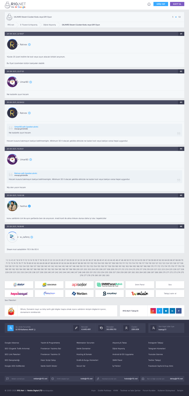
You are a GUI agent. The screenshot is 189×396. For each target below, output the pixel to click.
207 (104, 269)
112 (126, 263)
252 (95, 272)
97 (76, 263)
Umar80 (24, 81)
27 (65, 260)
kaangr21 (162, 329)
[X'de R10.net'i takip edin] (159, 311)
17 (38, 260)
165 (134, 266)
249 (83, 272)
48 (122, 260)
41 (103, 260)
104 (99, 263)
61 (158, 260)
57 (147, 260)
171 (155, 266)
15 (33, 260)
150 (81, 266)
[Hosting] (19, 284)
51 (130, 260)
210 (116, 269)
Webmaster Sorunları (85, 343)
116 (140, 263)
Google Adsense (12, 343)
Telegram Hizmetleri (156, 348)
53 (136, 260)
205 (97, 269)
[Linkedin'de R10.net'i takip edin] (172, 311)
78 (25, 263)
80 (30, 263)
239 (45, 272)
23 (54, 260)
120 (153, 263)
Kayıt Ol (177, 4)
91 (60, 263)
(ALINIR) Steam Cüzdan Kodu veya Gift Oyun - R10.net (16, 4)
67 (174, 260)
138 (38, 266)
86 (46, 263)
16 (36, 260)
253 (98, 272)
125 (171, 263)
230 (10, 272)
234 (26, 272)
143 (56, 266)
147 (70, 266)
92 (62, 263)
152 (88, 266)
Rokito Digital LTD (34, 390)
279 (92, 275)
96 (74, 263)
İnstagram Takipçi (155, 343)
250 (87, 272)
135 (27, 266)
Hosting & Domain (84, 354)
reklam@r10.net (40, 378)
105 (102, 263)
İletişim (180, 390)
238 (41, 272)
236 (33, 272)
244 (64, 272)
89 (54, 263)
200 (78, 269)
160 (116, 266)
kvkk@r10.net (87, 378)
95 (71, 263)
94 (68, 263)
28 (68, 260)
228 (182, 269)
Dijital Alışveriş (118, 348)
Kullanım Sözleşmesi (166, 390)
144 (59, 266)
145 (63, 266)
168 (145, 266)
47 (119, 260)
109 (116, 263)
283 (107, 275)
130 (9, 266)
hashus (23, 206)
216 (137, 269)
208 (108, 269)
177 (175, 266)
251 (91, 272)
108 (113, 263)
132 (16, 266)
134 (24, 266)
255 (106, 272)
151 (84, 266)
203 (89, 269)
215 (133, 269)
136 (31, 266)
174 (165, 266)
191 (45, 269)
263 (137, 272)
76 (20, 263)
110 (120, 263)
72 (9, 263)
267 (152, 272)
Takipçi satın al (170, 293)
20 (46, 260)
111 (123, 263)
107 (109, 263)
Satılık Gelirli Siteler (49, 366)
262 (133, 272)
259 (122, 272)
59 (152, 260)
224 (167, 269)
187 (31, 269)
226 (174, 269)
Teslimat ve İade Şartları (130, 390)
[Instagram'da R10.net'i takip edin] (153, 311)
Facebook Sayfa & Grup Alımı (160, 366)
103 (95, 263)
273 (175, 272)
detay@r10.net (176, 378)
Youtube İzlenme (155, 354)
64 (166, 260)
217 (140, 269)
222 (159, 269)
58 (149, 260)
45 (114, 260)
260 (125, 272)
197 (67, 269)
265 (145, 272)
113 (130, 263)
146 (66, 266)
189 (38, 269)
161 (120, 266)
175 (169, 266)
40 (100, 260)
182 (13, 269)
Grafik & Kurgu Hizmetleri (87, 360)
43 (108, 260)
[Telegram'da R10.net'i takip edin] (166, 311)
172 (158, 266)
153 (91, 266)
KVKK (115, 390)
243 (60, 272)
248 (79, 272)
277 (85, 275)
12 (26, 260)
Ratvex (23, 44)
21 (49, 260)
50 (128, 260)
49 (125, 260)
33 (81, 260)
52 (133, 260)
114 (133, 263)
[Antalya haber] (49, 284)
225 (171, 269)
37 (92, 260)
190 (42, 269)
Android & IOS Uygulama (122, 354)
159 (113, 266)
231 (14, 272)
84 (41, 263)
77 (22, 263)
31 (76, 260)
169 (148, 266)
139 (41, 266)
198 (70, 269)
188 (35, 269)
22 (51, 260)
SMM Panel (117, 360)
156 (102, 266)
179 (182, 266)
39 (98, 260)
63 (163, 260)
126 (174, 263)
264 (141, 272)
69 (179, 260)
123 (163, 263)
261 (129, 272)
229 (7, 272)
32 (78, 260)
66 (171, 260)
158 (109, 266)
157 (105, 266)
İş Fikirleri (116, 366)
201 (81, 269)
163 (127, 266)
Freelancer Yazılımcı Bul (51, 348)
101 (88, 263)
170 (152, 266)
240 (49, 272)
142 (52, 266)
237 (37, 272)
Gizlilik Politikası (104, 390)
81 (33, 263)
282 (103, 275)
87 (49, 263)
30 (73, 260)
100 (84, 263)
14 (31, 260)
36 (89, 260)
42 (106, 260)
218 (144, 269)
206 (101, 269)
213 (126, 269)
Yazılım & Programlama (50, 343)
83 (38, 263)
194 (56, 269)
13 (28, 260)
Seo (170, 284)
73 (12, 263)
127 (178, 263)
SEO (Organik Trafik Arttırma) (17, 348)
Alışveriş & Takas (119, 343)
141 (49, 266)
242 (56, 272)
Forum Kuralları (149, 390)
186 (27, 269)
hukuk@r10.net (131, 378)
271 (167, 272)
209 (112, 269)
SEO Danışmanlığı (12, 360)
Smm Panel (139, 284)
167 (141, 266)
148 (73, 266)
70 (182, 260)
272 (171, 272)
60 (155, 260)
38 (95, 260)
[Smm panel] (109, 284)
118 (146, 263)
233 (22, 272)
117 (143, 263)
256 (110, 272)
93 (65, 263)
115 (136, 263)
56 (144, 260)
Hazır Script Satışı (48, 360)
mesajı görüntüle (21, 129)
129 (6, 266)
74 (14, 263)
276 (81, 275)
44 (111, 260)
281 (100, 275)
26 (62, 260)
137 (34, 266)
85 (43, 263)
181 (10, 269)
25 (59, 260)
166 (137, 266)
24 (57, 260)
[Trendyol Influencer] (139, 293)
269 (160, 272)
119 (149, 263)
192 (49, 269)
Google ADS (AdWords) (15, 366)
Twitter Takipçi (154, 360)
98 (79, 263)
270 (164, 272)
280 (96, 275)
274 (178, 272)
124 (167, 263)
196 (63, 269)
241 (52, 272)
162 (123, 266)
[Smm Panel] (79, 284)
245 (68, 272)
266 (148, 272)
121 (156, 263)
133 (20, 266)
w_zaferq (24, 237)
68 (177, 260)
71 (7, 263)
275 (182, 272)
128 (181, 263)
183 (17, 269)
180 (6, 269)
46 (117, 260)
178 (179, 266)
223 (163, 269)
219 (148, 269)
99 (82, 263)
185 (24, 269)
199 (74, 269)
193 (52, 269)
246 (72, 272)
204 (93, 269)
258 (118, 272)
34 (84, 260)
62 (160, 260)
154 (95, 266)
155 (98, 266)
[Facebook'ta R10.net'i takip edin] (179, 311)
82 (35, 263)
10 (21, 260)
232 (18, 272)
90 (57, 263)
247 (75, 272)
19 (43, 260)
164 (130, 266)
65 (168, 260)
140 (45, 266)
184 (20, 269)
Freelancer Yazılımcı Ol (50, 354)
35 (87, 260)
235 (30, 272)
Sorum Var (81, 366)
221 (155, 269)
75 (17, 263)
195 (59, 269)
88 (52, 263)
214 (130, 269)
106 (106, 263)
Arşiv (93, 390)
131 (13, 266)
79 (27, 263)
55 (141, 260)
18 (41, 260)
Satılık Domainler (84, 348)
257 (114, 272)
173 (162, 266)
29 (70, 260)
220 (151, 269)
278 (88, 275)
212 (123, 269)
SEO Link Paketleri (12, 354)
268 (156, 272)
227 (178, 269)
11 (23, 260)
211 (119, 269)
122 (160, 263)
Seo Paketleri (10, 300)
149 (77, 266)
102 (91, 263)
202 (85, 269)
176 (172, 266)
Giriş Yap (160, 4)
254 (102, 272)
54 (138, 260)
